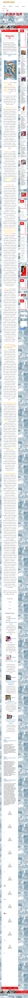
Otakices (23, 257)
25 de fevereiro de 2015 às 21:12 (10, 780)
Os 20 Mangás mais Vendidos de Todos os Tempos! (23, 58)
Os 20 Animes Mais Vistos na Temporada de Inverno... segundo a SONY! (23, 140)
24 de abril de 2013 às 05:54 (10, 741)
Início (4, 6)
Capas (23, 6)
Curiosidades (23, 242)
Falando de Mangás (23, 253)
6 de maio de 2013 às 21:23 (10, 758)
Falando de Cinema (23, 251)
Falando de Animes (23, 248)
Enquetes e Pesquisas (23, 244)
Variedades (23, 217)
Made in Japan (22, 255)
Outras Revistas (23, 259)
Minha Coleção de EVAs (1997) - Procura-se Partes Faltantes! (10, 719)
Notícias (22, 215)
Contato (17, 6)
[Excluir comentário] (6, 740)
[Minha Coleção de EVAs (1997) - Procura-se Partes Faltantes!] (9, 716)
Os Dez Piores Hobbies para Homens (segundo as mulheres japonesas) (23, 168)
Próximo (4, 988)
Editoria (10, 6)
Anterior (15, 988)
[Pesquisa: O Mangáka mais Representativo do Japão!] (8, 697)
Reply (5, 739)
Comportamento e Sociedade (23, 238)
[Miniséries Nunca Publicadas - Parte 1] (8, 657)
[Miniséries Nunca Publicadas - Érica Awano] (8, 618)
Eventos (22, 246)
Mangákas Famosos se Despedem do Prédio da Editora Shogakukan (11, 681)
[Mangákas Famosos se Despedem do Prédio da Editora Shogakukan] (8, 677)
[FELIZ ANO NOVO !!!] (8, 638)
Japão (22, 212)
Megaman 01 (10, 37)
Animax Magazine (11, 995)
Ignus (5, 758)
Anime (22, 211)
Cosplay (22, 240)
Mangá (22, 214)
